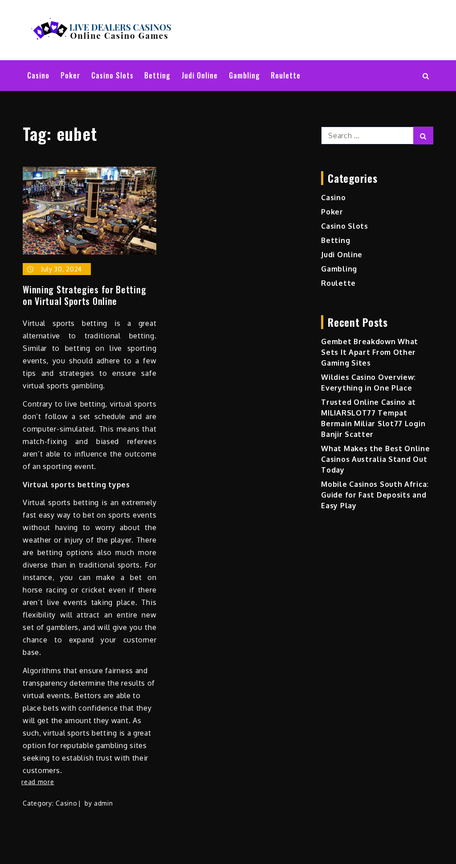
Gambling (244, 75)
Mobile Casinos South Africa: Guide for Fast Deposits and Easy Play (375, 495)
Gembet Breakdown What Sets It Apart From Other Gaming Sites (369, 352)
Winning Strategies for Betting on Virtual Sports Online (84, 295)
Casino (38, 75)
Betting (157, 75)
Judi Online (200, 75)
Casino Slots (112, 75)
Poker (70, 75)
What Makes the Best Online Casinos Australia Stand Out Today (375, 459)
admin (103, 803)
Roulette (286, 75)
